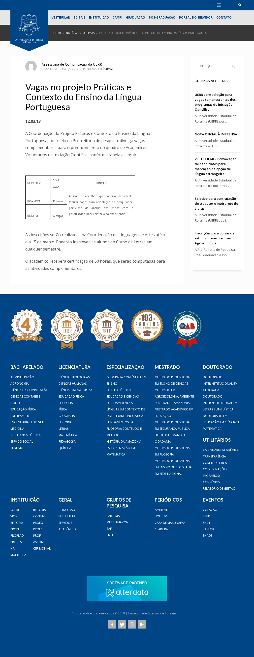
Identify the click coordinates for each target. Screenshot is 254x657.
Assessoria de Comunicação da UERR (72, 64)
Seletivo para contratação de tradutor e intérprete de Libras (216, 203)
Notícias (72, 33)
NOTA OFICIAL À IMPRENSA (216, 134)
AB (180, 613)
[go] (233, 66)
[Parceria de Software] (127, 588)
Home (57, 33)
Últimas (89, 33)
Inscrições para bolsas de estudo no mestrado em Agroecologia (214, 238)
